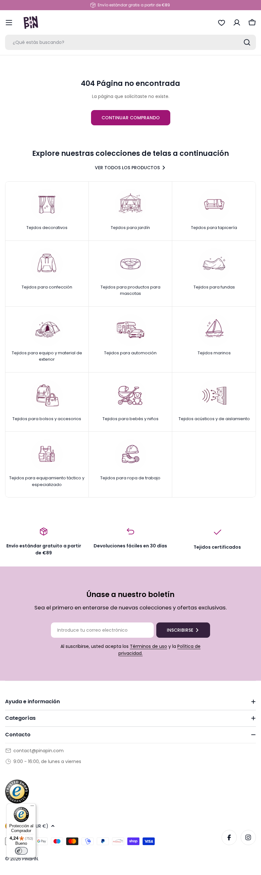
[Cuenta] (237, 22)
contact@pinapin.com (38, 750)
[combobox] (130, 42)
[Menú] (32, 807)
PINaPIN (30, 859)
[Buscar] (247, 42)
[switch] (21, 851)
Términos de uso (148, 646)
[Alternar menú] (9, 22)
